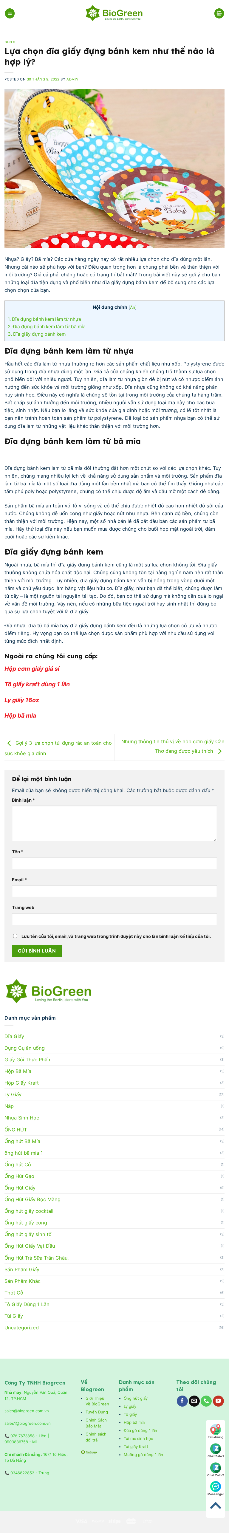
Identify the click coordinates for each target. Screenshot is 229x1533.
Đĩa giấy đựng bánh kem (37, 334)
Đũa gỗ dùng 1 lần (140, 1430)
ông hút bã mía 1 (23, 1153)
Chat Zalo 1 (216, 1456)
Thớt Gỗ (13, 1293)
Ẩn (132, 307)
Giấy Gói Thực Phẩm (28, 1060)
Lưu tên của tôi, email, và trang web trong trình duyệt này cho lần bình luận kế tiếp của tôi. (116, 936)
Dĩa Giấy (14, 1036)
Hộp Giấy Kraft (21, 1083)
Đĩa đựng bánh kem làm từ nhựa (45, 319)
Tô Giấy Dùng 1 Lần (26, 1304)
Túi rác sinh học (139, 1438)
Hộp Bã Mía (17, 1071)
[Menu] (10, 13)
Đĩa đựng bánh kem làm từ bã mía (47, 326)
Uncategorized (21, 1328)
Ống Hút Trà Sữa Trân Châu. (36, 1258)
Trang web (23, 907)
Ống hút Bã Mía (22, 1141)
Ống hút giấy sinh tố (28, 1234)
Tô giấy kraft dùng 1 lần (37, 684)
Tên (17, 851)
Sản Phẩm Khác (22, 1281)
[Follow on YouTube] (218, 1401)
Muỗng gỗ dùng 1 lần (144, 1454)
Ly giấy (130, 1406)
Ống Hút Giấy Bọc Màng (32, 1199)
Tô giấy (130, 1414)
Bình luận (23, 800)
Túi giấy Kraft (136, 1446)
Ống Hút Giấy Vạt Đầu (29, 1246)
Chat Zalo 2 (215, 1475)
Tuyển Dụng (97, 1412)
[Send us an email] (194, 1401)
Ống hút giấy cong (25, 1223)
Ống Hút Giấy (19, 1188)
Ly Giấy (12, 1094)
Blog (10, 42)
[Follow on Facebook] (182, 1401)
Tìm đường (215, 1437)
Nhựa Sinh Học (21, 1118)
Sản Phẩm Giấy (21, 1269)
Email (19, 879)
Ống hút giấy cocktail (28, 1211)
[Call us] (206, 1401)
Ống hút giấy (136, 1398)
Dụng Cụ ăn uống (24, 1048)
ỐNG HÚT (15, 1130)
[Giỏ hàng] (219, 13)
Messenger (216, 1494)
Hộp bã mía (21, 715)
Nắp (9, 1106)
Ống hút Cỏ (17, 1164)
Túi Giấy (13, 1316)
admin (72, 79)
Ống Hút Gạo (19, 1176)
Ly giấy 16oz (22, 700)
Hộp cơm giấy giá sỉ (32, 668)
